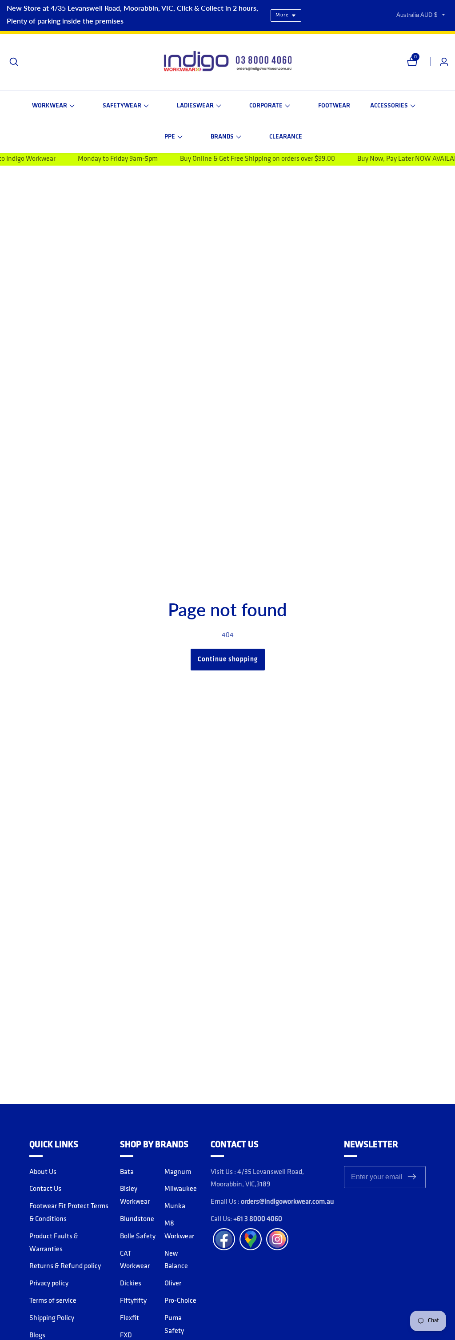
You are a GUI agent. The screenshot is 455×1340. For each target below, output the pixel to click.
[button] (53, 106)
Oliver (172, 1283)
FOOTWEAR (334, 106)
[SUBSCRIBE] (412, 1177)
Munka (174, 1206)
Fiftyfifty (133, 1300)
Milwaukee (180, 1189)
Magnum (177, 1172)
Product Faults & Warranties (53, 1243)
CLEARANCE (285, 137)
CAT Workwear (135, 1260)
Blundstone (137, 1219)
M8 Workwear (179, 1230)
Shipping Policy (51, 1318)
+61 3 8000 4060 (257, 1219)
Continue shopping (228, 659)
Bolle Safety (138, 1236)
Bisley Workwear (135, 1195)
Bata (127, 1172)
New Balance (176, 1260)
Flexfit (129, 1318)
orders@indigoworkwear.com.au (287, 1201)
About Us (42, 1172)
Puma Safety (174, 1325)
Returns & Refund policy (65, 1266)
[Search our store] (14, 62)
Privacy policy (48, 1283)
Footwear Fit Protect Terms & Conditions (68, 1213)
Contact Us (45, 1189)
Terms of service (52, 1300)
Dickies (130, 1283)
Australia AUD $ (417, 15)
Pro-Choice (180, 1300)
